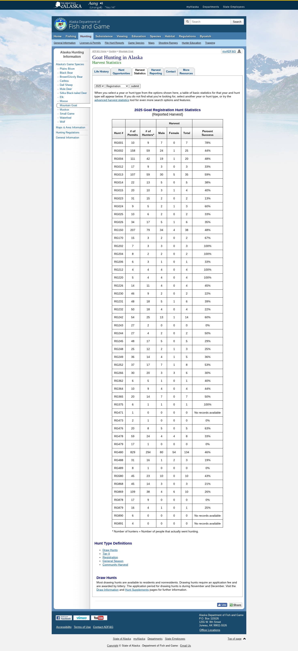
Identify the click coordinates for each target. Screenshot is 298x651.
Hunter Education (191, 42)
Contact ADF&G (103, 627)
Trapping (210, 42)
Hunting (85, 36)
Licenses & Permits (90, 42)
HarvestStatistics (140, 71)
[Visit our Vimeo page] (81, 617)
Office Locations (209, 630)
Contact (171, 71)
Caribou (64, 80)
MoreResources (186, 71)
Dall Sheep (66, 84)
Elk (62, 97)
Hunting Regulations (67, 132)
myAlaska (193, 6)
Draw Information (107, 589)
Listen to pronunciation (101, 3)
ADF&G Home (99, 51)
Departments (211, 6)
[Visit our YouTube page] (99, 617)
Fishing (71, 36)
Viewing (122, 36)
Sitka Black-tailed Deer (73, 93)
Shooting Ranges (168, 42)
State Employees (234, 6)
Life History (101, 71)
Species (155, 36)
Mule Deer (66, 88)
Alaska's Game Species (70, 64)
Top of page (234, 638)
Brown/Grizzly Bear (71, 76)
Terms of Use (82, 627)
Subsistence (104, 36)
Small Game (67, 113)
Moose (64, 101)
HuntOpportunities (121, 71)
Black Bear (66, 72)
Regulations (187, 36)
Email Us (185, 645)
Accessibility (64, 627)
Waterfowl (65, 117)
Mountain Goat (126, 51)
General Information (65, 42)
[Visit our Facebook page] (64, 617)
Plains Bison (67, 68)
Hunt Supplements (137, 589)
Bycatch (205, 36)
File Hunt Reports (114, 42)
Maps (151, 42)
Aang (93, 3)
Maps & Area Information (70, 127)
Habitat (170, 36)
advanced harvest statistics (111, 100)
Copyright (112, 645)
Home (58, 36)
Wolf (62, 121)
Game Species (136, 42)
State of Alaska (70, 5)
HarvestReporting (156, 71)
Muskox (64, 109)
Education (139, 36)
